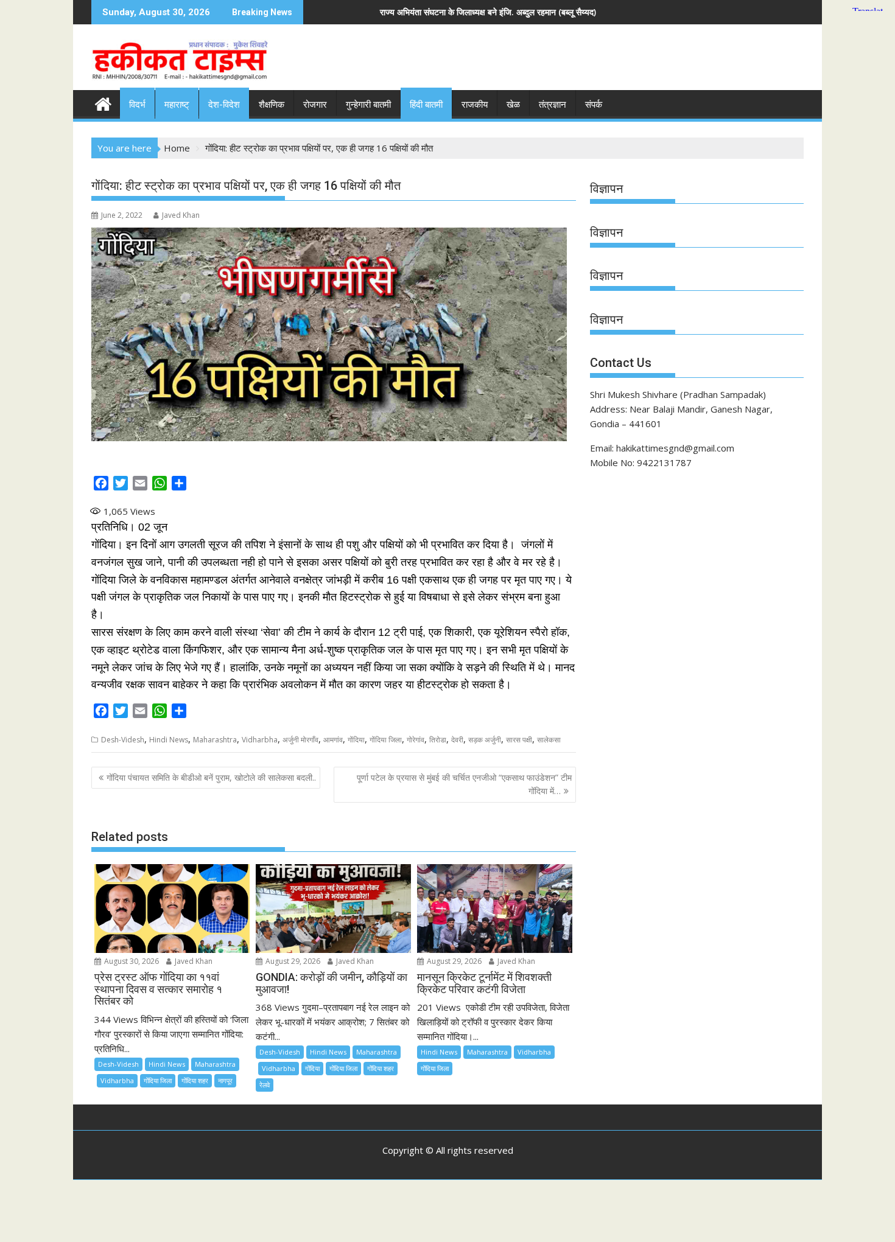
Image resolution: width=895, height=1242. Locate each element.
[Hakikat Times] (103, 102)
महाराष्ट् (176, 104)
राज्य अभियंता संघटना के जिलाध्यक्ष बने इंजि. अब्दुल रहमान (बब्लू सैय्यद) (359, 12)
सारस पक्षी (519, 739)
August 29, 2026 (292, 961)
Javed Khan (181, 215)
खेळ (513, 104)
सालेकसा (549, 739)
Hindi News (168, 739)
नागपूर (225, 1080)
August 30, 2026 (130, 961)
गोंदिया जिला (386, 739)
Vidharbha (260, 739)
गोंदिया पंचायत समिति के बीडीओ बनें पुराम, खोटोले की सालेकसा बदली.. (211, 777)
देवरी (457, 739)
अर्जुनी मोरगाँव (300, 739)
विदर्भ (137, 104)
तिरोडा (437, 739)
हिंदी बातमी (426, 104)
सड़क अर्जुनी (484, 739)
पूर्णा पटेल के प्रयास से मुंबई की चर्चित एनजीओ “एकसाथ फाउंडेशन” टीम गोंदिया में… (464, 784)
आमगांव (333, 739)
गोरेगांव (415, 739)
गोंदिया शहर (194, 1080)
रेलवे (264, 1084)
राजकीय (475, 104)
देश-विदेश (224, 104)
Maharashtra (215, 739)
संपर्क (593, 104)
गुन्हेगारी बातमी (368, 104)
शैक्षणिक (271, 104)
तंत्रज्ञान (552, 104)
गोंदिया (356, 739)
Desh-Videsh (122, 739)
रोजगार (315, 104)
